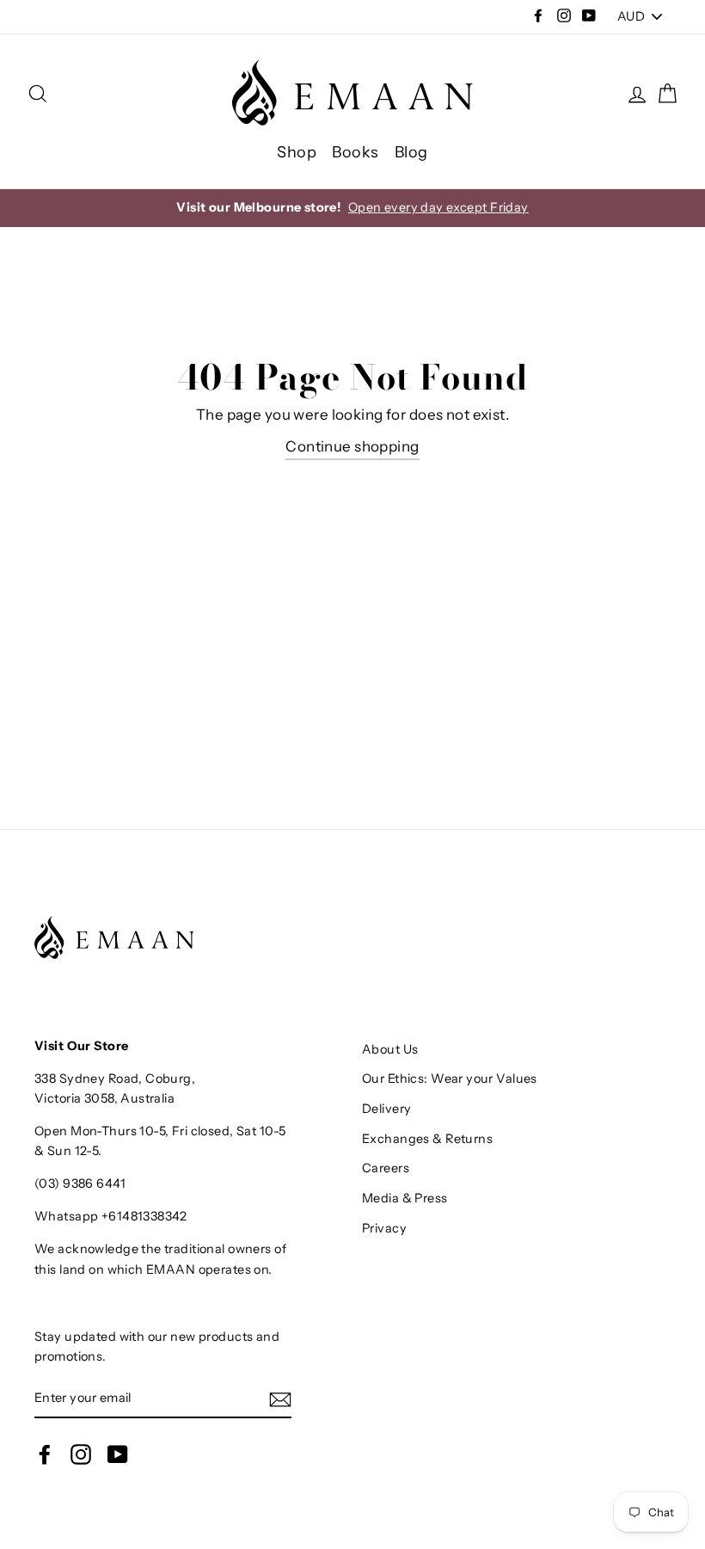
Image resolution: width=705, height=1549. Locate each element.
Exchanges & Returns (427, 1138)
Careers (385, 1168)
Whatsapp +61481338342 (110, 1216)
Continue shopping (352, 446)
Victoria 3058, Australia (104, 1098)
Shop (296, 152)
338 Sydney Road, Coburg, (114, 1078)
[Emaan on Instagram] (80, 1454)
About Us (390, 1049)
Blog (411, 152)
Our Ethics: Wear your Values (449, 1078)
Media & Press (405, 1198)
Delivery (386, 1108)
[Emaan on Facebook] (44, 1454)
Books (355, 152)
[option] (352, 208)
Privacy (384, 1228)
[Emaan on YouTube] (117, 1454)
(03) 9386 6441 (80, 1183)
